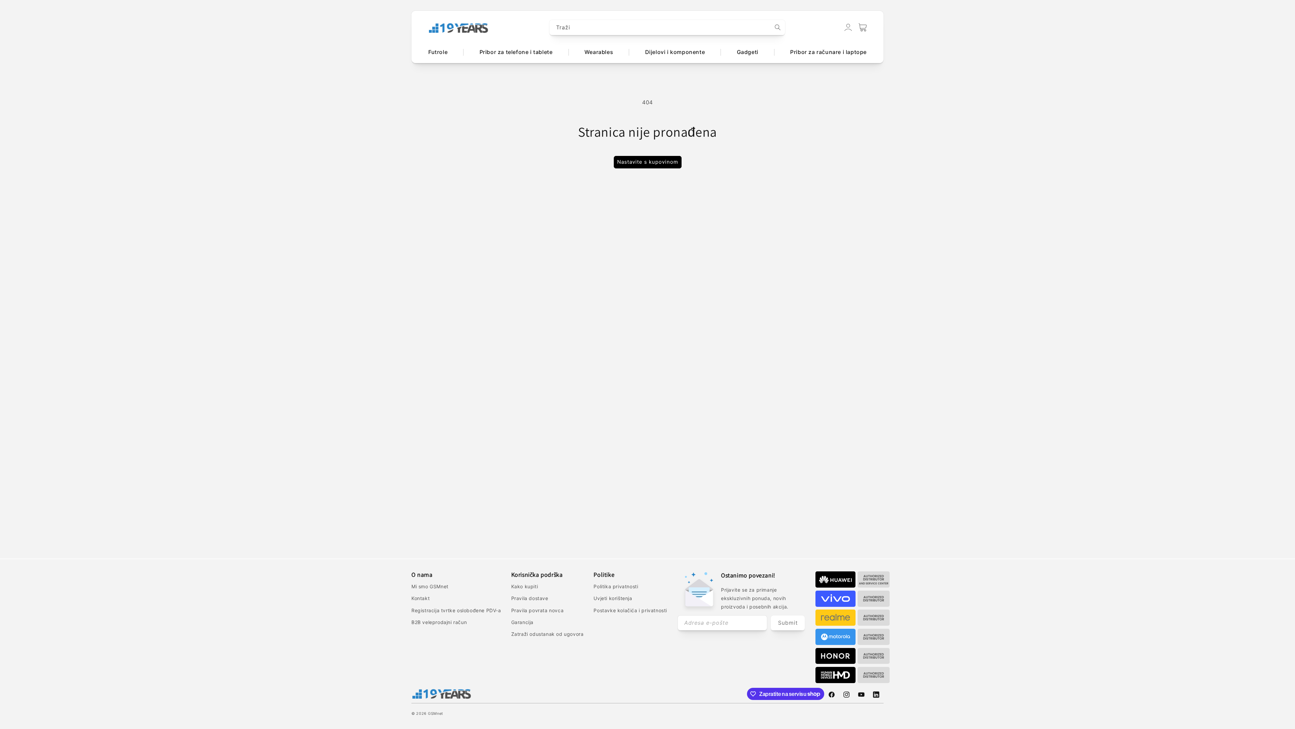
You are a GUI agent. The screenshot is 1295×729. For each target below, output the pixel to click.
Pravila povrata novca (537, 610)
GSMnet (435, 713)
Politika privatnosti (616, 586)
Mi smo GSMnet (430, 586)
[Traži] (777, 27)
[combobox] (667, 27)
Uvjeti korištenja (613, 598)
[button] (863, 27)
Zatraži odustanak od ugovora (547, 634)
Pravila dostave (529, 598)
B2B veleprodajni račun (439, 622)
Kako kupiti (524, 586)
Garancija (522, 622)
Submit (788, 622)
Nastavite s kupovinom (647, 162)
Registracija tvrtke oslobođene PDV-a (456, 610)
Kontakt (420, 598)
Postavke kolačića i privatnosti (630, 610)
